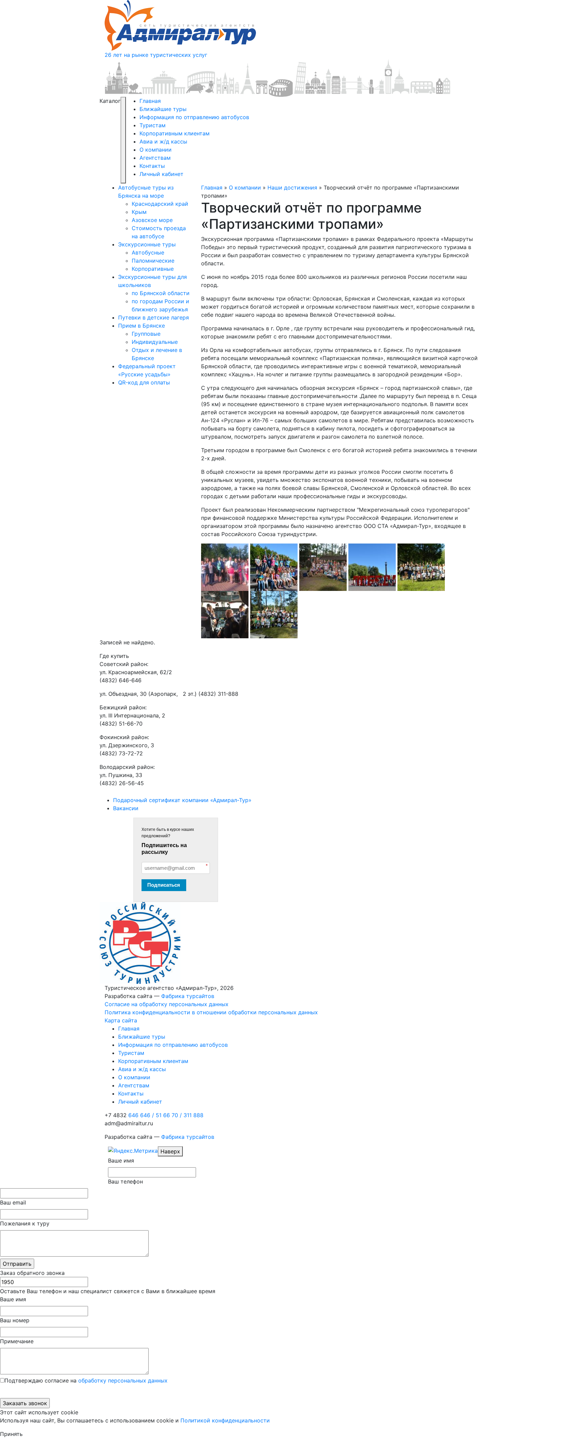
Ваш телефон (125, 1181)
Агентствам (155, 157)
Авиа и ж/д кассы (163, 141)
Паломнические (153, 260)
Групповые (146, 333)
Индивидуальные (155, 341)
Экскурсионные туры (147, 244)
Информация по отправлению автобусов (194, 117)
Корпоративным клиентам (174, 133)
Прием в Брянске (141, 325)
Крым (139, 211)
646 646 (141, 1115)
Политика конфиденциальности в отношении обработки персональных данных (211, 1012)
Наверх (170, 1151)
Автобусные (148, 252)
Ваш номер (14, 1320)
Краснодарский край (160, 203)
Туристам (152, 125)
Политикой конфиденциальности (225, 1420)
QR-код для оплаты (144, 382)
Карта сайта (121, 1020)
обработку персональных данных (123, 1380)
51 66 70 (169, 1115)
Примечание (17, 1341)
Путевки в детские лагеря (153, 317)
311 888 (193, 1115)
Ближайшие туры (163, 109)
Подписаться (163, 885)
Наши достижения (292, 187)
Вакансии (125, 808)
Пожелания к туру (24, 1223)
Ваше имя (121, 1160)
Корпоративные (153, 268)
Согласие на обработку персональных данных (167, 1004)
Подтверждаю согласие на (86, 1380)
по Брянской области (161, 293)
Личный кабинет (161, 174)
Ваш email (13, 1202)
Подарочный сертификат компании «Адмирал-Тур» (182, 800)
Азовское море (152, 220)
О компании (155, 149)
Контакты (152, 165)
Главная (150, 100)
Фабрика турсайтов (187, 996)
